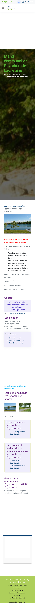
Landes (24, 74)
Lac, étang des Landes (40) (14, 206)
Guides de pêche (17, 590)
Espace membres (20, 585)
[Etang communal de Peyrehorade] (25, 407)
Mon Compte (29, 2)
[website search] (19, 2)
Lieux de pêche (15, 74)
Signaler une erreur (16, 343)
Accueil (6, 74)
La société (13, 602)
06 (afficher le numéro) (16, 313)
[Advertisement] (17, 30)
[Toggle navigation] (3, 8)
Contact (22, 598)
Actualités (14, 598)
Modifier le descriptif (16, 340)
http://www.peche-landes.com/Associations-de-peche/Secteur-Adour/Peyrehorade (17, 306)
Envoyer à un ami (15, 338)
